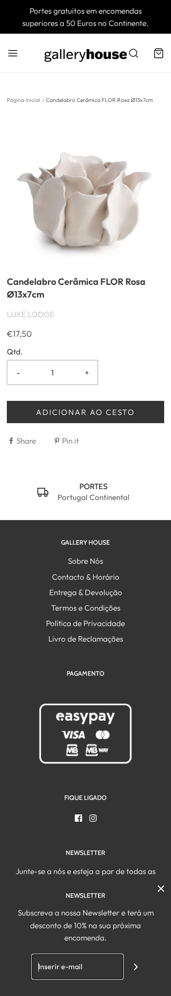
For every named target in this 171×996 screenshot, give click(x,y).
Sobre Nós (85, 561)
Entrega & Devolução (85, 592)
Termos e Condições (85, 607)
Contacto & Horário (85, 576)
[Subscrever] (135, 966)
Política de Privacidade (85, 623)
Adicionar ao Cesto (85, 412)
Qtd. (15, 351)
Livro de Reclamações (85, 638)
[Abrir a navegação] (12, 53)
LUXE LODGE (30, 314)
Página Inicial (23, 99)
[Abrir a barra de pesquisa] (133, 53)
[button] (85, 196)
